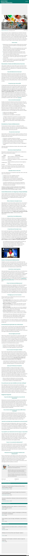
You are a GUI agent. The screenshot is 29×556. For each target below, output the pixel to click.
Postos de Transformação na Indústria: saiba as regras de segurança (13, 539)
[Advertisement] (14, 9)
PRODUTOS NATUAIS (5, 30)
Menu (27, 1)
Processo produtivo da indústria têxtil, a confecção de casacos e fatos (14, 527)
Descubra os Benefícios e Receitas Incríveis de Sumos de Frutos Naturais (14, 499)
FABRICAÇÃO (3, 529)
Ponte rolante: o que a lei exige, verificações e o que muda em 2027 (14, 519)
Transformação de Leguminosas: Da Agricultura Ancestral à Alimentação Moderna (14, 493)
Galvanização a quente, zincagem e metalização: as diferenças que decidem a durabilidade (14, 513)
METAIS (3, 509)
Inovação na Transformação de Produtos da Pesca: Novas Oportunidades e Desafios (13, 487)
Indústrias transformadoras (6, 1)
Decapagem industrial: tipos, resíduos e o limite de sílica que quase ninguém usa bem (14, 507)
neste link (19, 97)
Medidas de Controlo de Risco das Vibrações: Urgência (12, 532)
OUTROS (3, 535)
